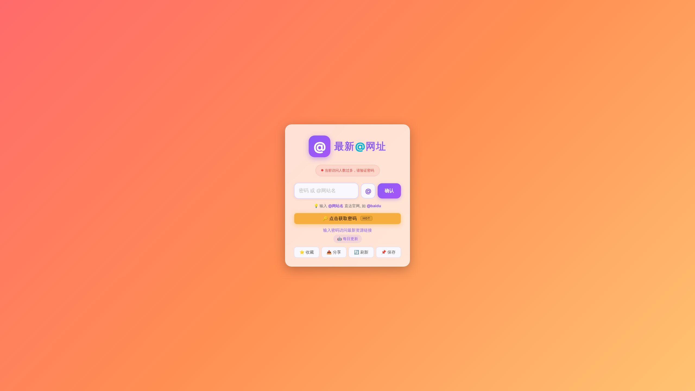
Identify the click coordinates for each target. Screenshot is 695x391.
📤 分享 (334, 252)
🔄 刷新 (361, 252)
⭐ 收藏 (306, 252)
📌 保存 (388, 252)
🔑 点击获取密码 (346, 218)
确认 (389, 190)
